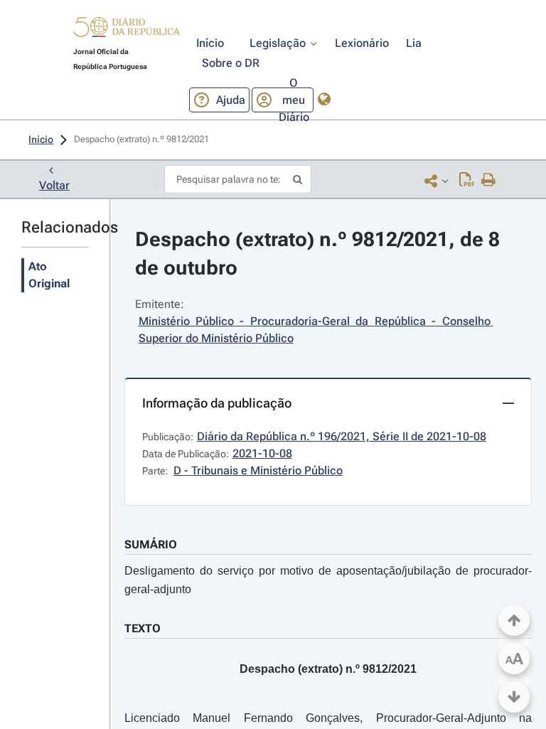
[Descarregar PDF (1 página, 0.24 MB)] (466, 180)
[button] (126, 29)
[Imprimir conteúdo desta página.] (488, 180)
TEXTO (142, 628)
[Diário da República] (126, 30)
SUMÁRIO (150, 544)
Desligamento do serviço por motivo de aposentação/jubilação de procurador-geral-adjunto (328, 580)
